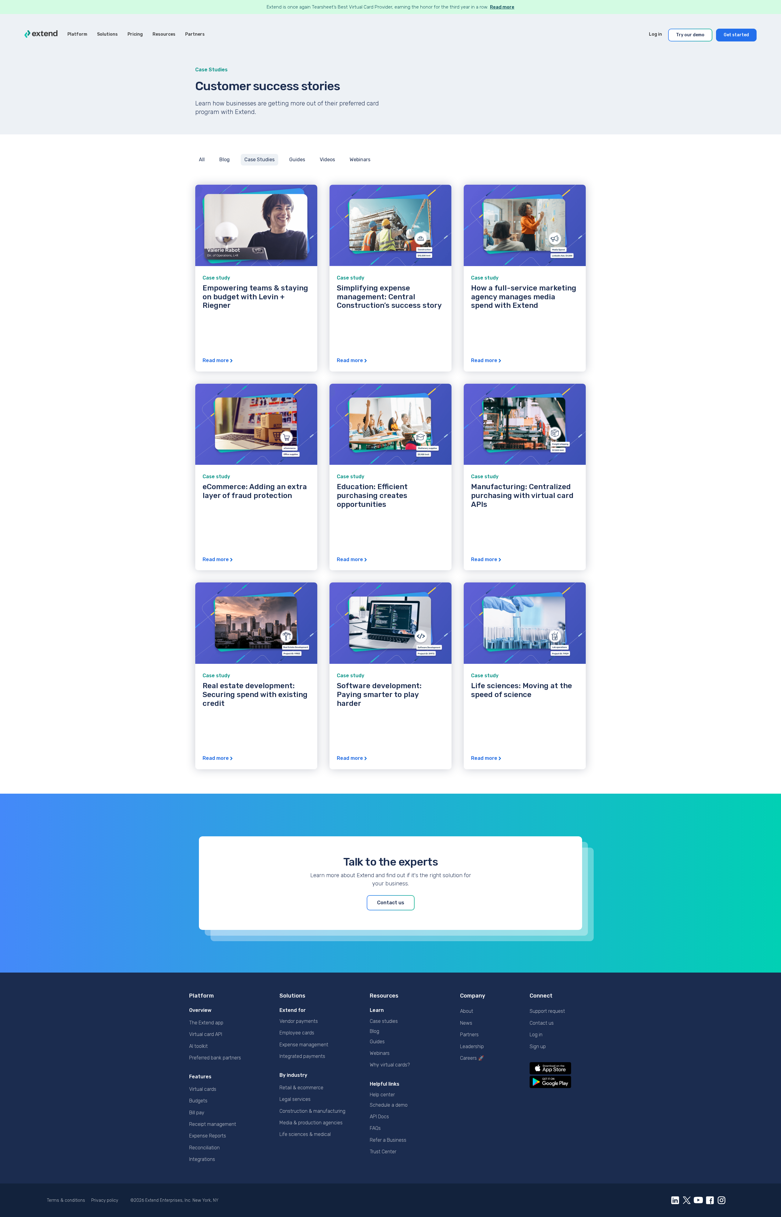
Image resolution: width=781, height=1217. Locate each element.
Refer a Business (388, 1140)
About (466, 1011)
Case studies (384, 1021)
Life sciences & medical (305, 1134)
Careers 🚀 (472, 1058)
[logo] (41, 35)
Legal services (295, 1099)
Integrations (202, 1159)
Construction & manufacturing (312, 1111)
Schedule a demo (389, 1105)
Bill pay (196, 1113)
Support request (547, 1011)
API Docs (379, 1116)
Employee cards (296, 1033)
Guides (377, 1041)
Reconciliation (204, 1148)
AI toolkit (198, 1046)
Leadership (472, 1046)
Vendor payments (298, 1021)
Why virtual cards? (390, 1065)
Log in (536, 1034)
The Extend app (206, 1023)
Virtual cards (202, 1089)
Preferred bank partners (215, 1058)
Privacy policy (104, 1200)
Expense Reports (207, 1136)
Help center (382, 1095)
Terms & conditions (66, 1200)
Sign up (538, 1046)
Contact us (542, 1023)
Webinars (380, 1053)
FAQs (375, 1128)
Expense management (303, 1045)
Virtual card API (205, 1034)
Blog (374, 1031)
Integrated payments (302, 1056)
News (466, 1023)
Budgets (198, 1101)
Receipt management (212, 1124)
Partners (469, 1034)
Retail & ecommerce (301, 1088)
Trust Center (383, 1152)
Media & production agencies (311, 1123)
